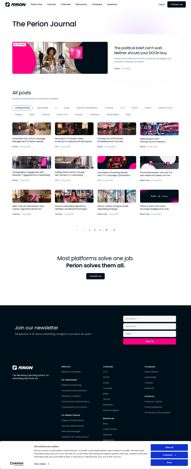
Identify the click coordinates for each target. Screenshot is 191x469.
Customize (168, 455)
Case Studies (110, 429)
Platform (66, 367)
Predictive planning (71, 385)
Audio (66, 107)
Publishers (95, 114)
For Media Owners (70, 415)
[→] (114, 230)
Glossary (107, 435)
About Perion (151, 372)
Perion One (62, 114)
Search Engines (111, 410)
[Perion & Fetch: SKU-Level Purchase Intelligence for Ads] (159, 203)
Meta (105, 394)
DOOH (134, 107)
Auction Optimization (72, 426)
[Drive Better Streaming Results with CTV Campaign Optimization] (116, 169)
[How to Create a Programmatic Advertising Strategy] (116, 203)
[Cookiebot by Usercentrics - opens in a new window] (16, 464)
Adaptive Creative (71, 396)
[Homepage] (22, 367)
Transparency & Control (74, 407)
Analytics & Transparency (75, 437)
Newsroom (108, 440)
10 (107, 229)
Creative (109, 107)
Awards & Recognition (87, 107)
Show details (40, 464)
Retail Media (112, 114)
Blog (105, 423)
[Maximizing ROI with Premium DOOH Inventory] (159, 135)
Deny (169, 462)
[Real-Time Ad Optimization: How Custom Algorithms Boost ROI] (31, 203)
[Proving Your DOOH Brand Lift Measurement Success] (116, 135)
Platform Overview (71, 372)
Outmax (46, 114)
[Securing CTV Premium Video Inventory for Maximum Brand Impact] (74, 135)
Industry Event (165, 107)
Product (79, 114)
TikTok (106, 399)
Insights (18, 114)
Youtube (107, 388)
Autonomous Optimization (75, 401)
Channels (108, 367)
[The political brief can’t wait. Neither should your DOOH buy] (95, 58)
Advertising (42, 107)
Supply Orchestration (72, 420)
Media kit (149, 388)
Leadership (150, 377)
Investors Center (153, 401)
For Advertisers (69, 380)
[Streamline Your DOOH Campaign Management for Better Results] (31, 135)
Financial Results (153, 407)
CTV (122, 107)
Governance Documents (157, 412)
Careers (149, 383)
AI (56, 107)
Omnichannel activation (74, 390)
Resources (108, 418)
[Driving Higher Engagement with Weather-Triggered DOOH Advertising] (31, 169)
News (32, 114)
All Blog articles (22, 107)
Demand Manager (70, 431)
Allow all (169, 447)
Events (148, 107)
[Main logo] (15, 4)
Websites (108, 405)
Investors (149, 396)
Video (128, 114)
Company (150, 367)
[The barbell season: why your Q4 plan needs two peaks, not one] (159, 169)
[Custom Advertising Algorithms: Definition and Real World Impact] (74, 203)
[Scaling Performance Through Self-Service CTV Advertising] (74, 169)
